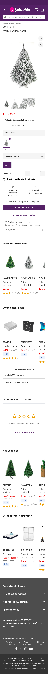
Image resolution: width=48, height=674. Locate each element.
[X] (20, 648)
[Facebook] (16, 648)
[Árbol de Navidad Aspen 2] (15, 103)
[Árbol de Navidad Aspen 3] (23, 103)
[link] (10, 271)
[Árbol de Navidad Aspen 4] (31, 103)
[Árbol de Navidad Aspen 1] (7, 103)
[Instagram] (25, 648)
